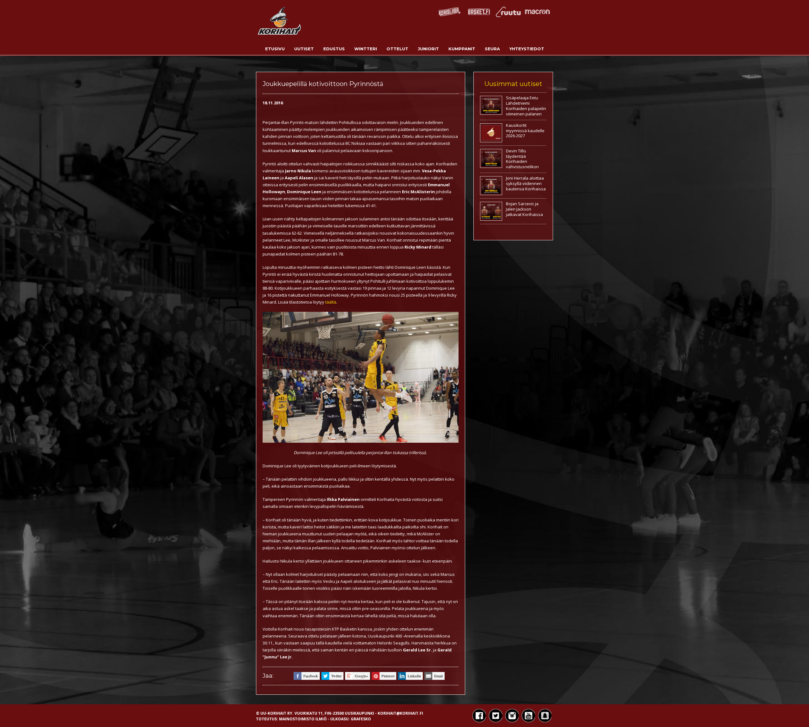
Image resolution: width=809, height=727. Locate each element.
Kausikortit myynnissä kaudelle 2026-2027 (525, 130)
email (438, 675)
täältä (330, 302)
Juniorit (428, 48)
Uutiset (304, 48)
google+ (361, 675)
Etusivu (275, 48)
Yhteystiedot (526, 48)
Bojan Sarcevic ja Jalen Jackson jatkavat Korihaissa (524, 209)
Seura (492, 48)
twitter (336, 675)
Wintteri (365, 48)
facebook (310, 675)
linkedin (414, 675)
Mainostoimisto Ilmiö (303, 719)
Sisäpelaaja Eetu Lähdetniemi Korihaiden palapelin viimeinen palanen (526, 106)
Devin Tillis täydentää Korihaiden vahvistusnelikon (522, 159)
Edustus (334, 48)
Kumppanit (461, 48)
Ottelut (397, 48)
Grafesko (361, 719)
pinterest (387, 675)
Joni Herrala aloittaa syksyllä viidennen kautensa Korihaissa (526, 183)
